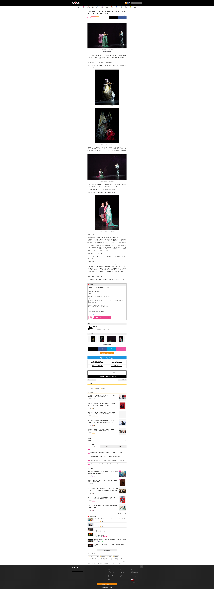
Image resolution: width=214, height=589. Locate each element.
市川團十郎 (110, 556)
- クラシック (110, 573)
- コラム (120, 575)
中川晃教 (102, 386)
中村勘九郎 (103, 556)
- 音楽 (109, 569)
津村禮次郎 (92, 388)
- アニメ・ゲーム (110, 575)
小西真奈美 (108, 386)
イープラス (89, 563)
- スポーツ (109, 578)
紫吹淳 (97, 386)
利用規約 (132, 575)
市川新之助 (116, 556)
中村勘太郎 (102, 558)
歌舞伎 (91, 556)
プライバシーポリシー (134, 576)
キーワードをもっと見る (121, 561)
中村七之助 (97, 556)
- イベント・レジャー (111, 572)
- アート (109, 576)
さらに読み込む (107, 550)
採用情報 (132, 573)
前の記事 (91, 379)
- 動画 (120, 569)
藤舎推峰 (97, 388)
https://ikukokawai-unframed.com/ (98, 314)
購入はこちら (101, 317)
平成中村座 (108, 558)
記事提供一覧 (133, 571)
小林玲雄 (103, 388)
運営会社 (132, 569)
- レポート (120, 573)
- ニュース (120, 571)
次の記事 (122, 379)
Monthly (120, 446)
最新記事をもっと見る (121, 513)
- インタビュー (121, 572)
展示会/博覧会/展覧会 (93, 558)
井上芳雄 (121, 558)
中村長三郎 (115, 558)
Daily (94, 446)
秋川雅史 (114, 386)
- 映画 (109, 579)
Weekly (107, 446)
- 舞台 (109, 571)
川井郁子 (91, 386)
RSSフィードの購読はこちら (107, 353)
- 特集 (120, 576)
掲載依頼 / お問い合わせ (134, 572)
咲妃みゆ (120, 386)
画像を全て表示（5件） (107, 51)
